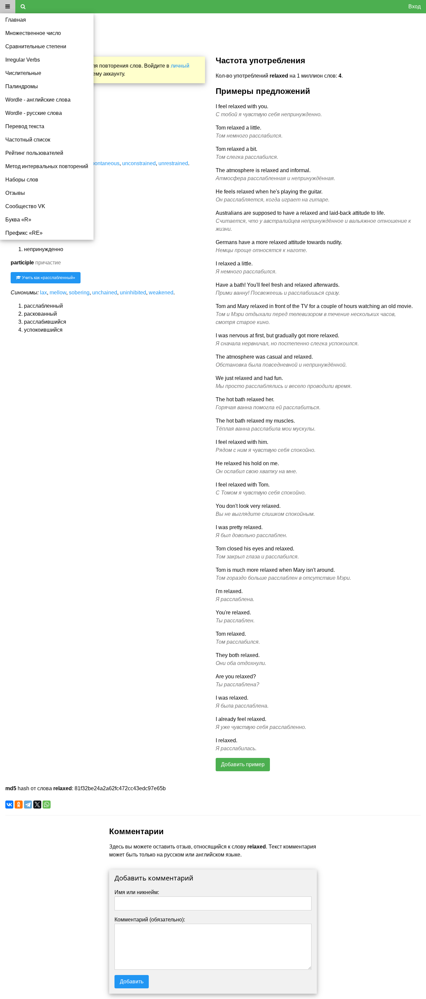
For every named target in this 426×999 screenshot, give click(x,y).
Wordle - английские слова (38, 100)
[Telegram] (28, 805)
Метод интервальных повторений (46, 166)
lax (43, 292)
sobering (79, 292)
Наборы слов (21, 179)
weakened (161, 292)
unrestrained (173, 163)
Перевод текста (24, 126)
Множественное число (33, 33)
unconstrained (139, 163)
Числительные (23, 73)
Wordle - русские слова (33, 113)
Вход (414, 6)
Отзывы (15, 193)
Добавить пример (243, 764)
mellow (58, 292)
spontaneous (104, 163)
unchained (104, 292)
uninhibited (133, 292)
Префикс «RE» (24, 233)
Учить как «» (48, 277)
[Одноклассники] (19, 805)
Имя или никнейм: (136, 892)
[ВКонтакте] (9, 805)
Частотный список (27, 140)
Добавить (131, 981)
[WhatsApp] (47, 805)
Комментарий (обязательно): (149, 919)
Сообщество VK (25, 206)
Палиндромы (21, 86)
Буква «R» (18, 219)
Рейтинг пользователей (34, 153)
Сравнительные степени (35, 46)
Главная (15, 20)
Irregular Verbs (22, 60)
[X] (37, 805)
